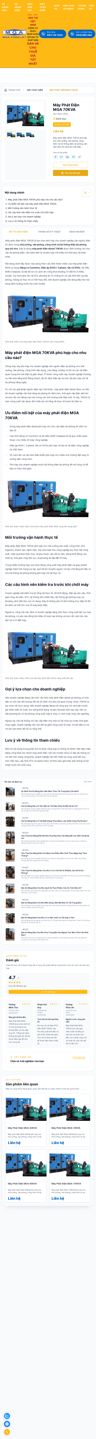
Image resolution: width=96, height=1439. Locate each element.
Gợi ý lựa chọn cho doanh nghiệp (24, 216)
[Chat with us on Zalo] (7, 1416)
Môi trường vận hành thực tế (22, 208)
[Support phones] (7, 1432)
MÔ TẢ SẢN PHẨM (18, 231)
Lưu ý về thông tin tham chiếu (23, 221)
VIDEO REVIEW (76, 231)
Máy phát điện (35, 90)
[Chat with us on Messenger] (7, 1424)
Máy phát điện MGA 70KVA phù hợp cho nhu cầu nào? (35, 199)
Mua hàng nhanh (70, 165)
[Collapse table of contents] (86, 193)
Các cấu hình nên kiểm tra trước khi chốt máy (31, 212)
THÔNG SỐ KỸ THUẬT (49, 231)
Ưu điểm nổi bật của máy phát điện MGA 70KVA (32, 204)
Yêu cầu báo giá (72, 173)
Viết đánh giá (49, 992)
